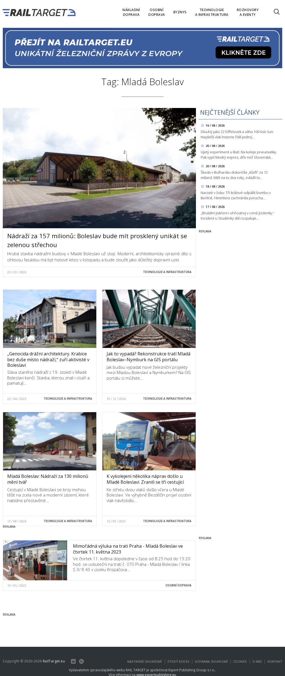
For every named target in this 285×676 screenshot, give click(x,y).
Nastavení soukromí (144, 661)
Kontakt (274, 661)
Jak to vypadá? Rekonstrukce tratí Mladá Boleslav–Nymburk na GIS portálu (148, 357)
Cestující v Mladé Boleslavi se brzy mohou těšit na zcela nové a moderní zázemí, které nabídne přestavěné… (48, 495)
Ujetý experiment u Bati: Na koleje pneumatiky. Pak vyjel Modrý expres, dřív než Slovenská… (239, 154)
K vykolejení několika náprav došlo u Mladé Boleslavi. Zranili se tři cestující (145, 479)
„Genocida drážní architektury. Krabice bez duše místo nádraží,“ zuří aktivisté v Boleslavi (48, 359)
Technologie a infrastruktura (167, 272)
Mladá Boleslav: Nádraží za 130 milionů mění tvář (47, 479)
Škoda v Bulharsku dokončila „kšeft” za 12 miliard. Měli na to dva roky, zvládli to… (234, 175)
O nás (257, 661)
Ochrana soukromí (211, 661)
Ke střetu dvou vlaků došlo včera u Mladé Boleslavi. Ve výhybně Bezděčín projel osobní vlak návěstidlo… (149, 495)
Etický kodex (178, 661)
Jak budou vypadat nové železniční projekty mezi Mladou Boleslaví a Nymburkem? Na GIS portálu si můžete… (149, 372)
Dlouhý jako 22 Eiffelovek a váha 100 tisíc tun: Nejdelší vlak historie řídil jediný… (237, 134)
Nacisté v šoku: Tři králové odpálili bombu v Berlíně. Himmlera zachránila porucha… (236, 195)
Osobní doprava (178, 585)
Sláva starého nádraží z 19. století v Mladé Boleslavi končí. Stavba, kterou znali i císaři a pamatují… (48, 377)
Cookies (240, 661)
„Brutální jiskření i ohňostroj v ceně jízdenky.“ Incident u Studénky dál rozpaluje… (237, 215)
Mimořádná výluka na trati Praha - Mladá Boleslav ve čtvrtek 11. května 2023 (128, 549)
